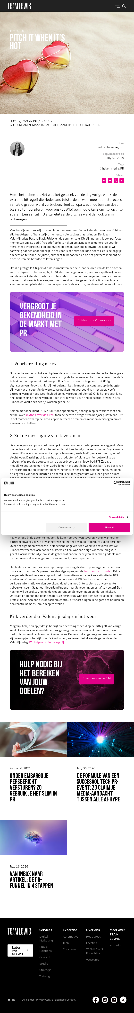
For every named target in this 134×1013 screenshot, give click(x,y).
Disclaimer (28, 999)
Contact (71, 999)
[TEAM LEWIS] (19, 6)
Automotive (70, 936)
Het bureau (93, 936)
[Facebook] (95, 999)
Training (44, 976)
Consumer (70, 949)
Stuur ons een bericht (97, 678)
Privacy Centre (44, 999)
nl (13, 999)
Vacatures (92, 959)
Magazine (30, 121)
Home (14, 121)
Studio (43, 963)
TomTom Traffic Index (98, 571)
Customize (65, 527)
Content (44, 957)
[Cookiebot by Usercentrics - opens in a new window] (116, 483)
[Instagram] (105, 999)
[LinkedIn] (114, 999)
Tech (66, 943)
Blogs (45, 121)
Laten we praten (17, 950)
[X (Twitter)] (123, 999)
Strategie (45, 970)
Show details (116, 517)
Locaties (91, 943)
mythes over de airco (40, 415)
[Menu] (116, 5)
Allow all (109, 527)
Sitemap (60, 999)
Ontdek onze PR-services (94, 320)
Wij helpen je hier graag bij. (47, 642)
